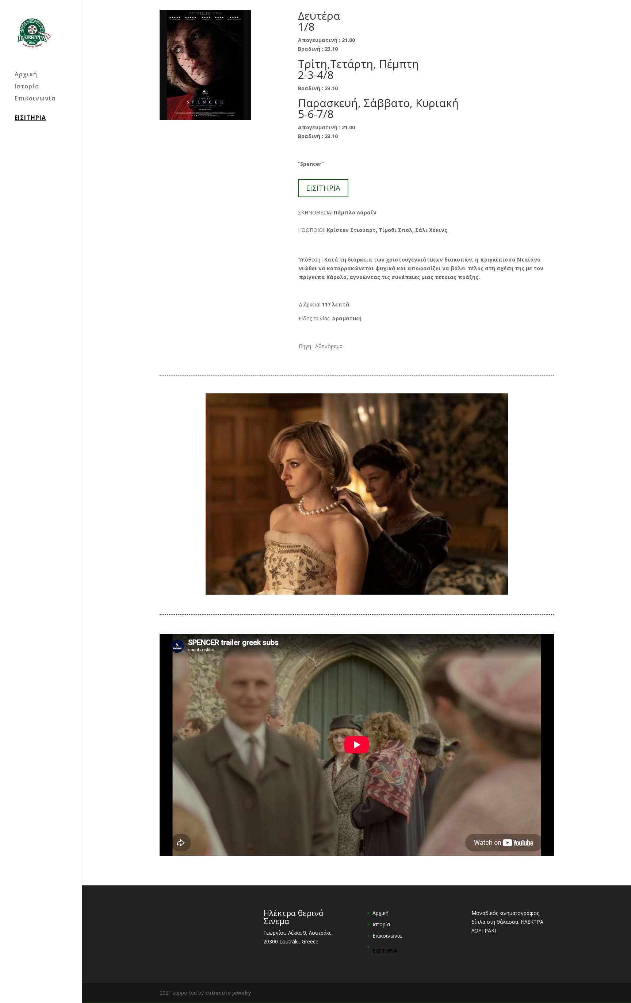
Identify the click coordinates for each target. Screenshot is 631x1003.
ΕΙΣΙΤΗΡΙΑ (30, 118)
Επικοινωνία (35, 99)
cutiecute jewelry (228, 992)
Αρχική (26, 75)
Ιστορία (27, 87)
